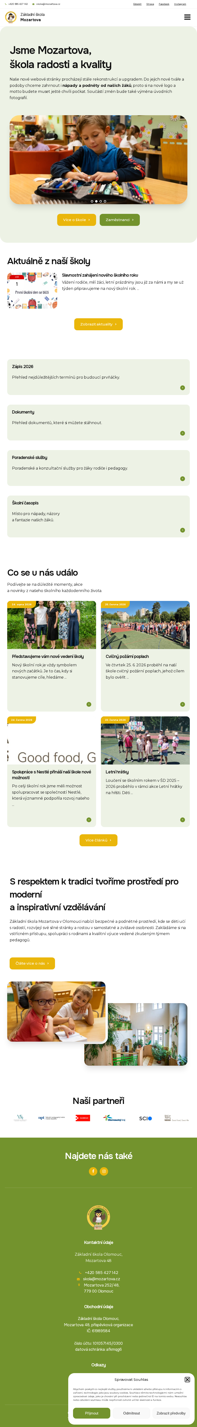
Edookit (137, 4)
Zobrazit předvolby (171, 1413)
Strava (150, 4)
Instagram (180, 4)
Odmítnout (131, 1413)
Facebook (164, 4)
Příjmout (91, 1413)
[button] (187, 1379)
